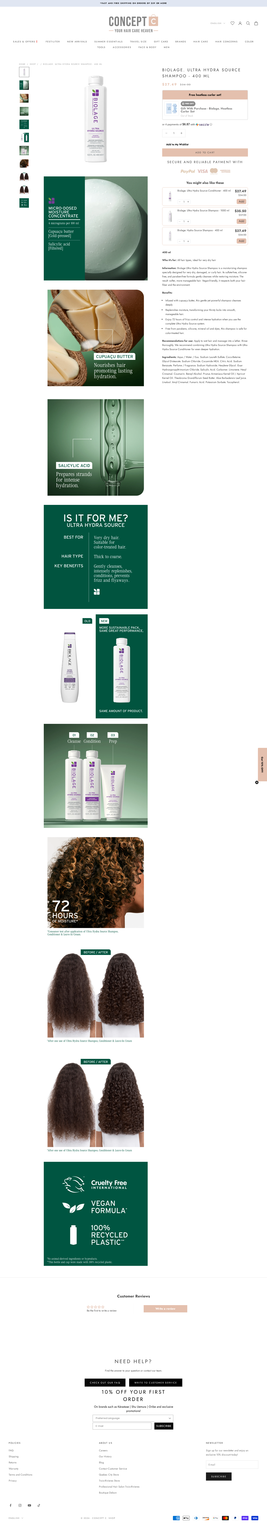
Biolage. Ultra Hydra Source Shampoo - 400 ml (72, 64)
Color (249, 41)
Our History (105, 1456)
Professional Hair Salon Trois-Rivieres (119, 1486)
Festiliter (53, 41)
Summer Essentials (108, 41)
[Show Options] (170, 1418)
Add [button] (241, 201)
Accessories (122, 47)
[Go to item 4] (24, 111)
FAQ (11, 1450)
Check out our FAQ (105, 1382)
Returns (13, 1462)
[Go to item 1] (24, 72)
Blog (101, 1462)
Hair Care (200, 41)
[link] (170, 196)
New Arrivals (77, 41)
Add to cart (205, 152)
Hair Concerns (226, 41)
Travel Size (138, 41)
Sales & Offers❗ (25, 41)
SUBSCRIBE (163, 1426)
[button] (205, 124)
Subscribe (218, 1476)
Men (167, 47)
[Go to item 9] (24, 177)
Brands (180, 41)
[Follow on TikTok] (39, 1505)
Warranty (13, 1468)
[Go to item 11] (24, 203)
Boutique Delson (108, 1492)
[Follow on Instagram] (20, 1505)
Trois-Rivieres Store (109, 1480)
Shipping (14, 1456)
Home (22, 64)
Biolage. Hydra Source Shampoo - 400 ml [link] (200, 230)
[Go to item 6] (24, 137)
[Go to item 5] (24, 124)
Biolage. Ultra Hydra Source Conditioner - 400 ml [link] (204, 190)
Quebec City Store (109, 1474)
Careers (103, 1450)
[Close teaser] (257, 782)
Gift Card (161, 41)
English (216, 23)
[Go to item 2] (24, 85)
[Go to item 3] (24, 98)
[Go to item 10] (24, 190)
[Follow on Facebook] (10, 1505)
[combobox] (132, 1418)
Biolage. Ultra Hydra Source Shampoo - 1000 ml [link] (203, 210)
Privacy (13, 1480)
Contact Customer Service (113, 1468)
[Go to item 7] (24, 150)
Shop (33, 64)
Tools (101, 47)
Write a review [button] (165, 1309)
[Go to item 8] (24, 164)
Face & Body (148, 47)
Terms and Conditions (20, 1474)
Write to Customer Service (155, 1382)
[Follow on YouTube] (29, 1505)
